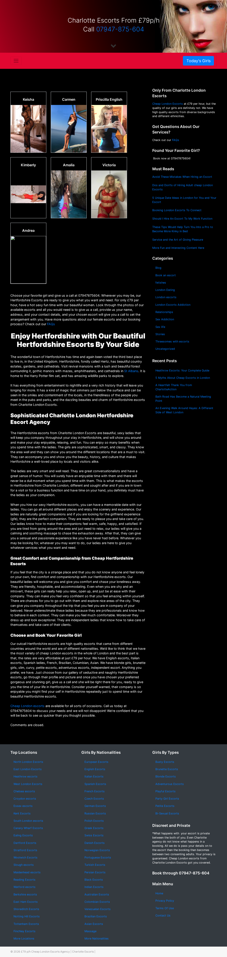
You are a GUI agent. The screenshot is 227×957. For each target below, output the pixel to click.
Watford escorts (24, 887)
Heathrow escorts (25, 776)
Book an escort (165, 275)
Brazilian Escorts (95, 916)
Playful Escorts (165, 791)
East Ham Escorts (26, 901)
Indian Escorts (94, 887)
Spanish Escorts (95, 784)
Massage (90, 931)
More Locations (24, 938)
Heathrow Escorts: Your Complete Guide (182, 370)
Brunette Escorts (166, 769)
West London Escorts (28, 784)
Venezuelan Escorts (97, 909)
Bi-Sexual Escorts (167, 813)
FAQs (51, 324)
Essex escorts (23, 806)
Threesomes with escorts (172, 341)
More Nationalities (96, 938)
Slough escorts (24, 864)
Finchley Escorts (24, 931)
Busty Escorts (164, 762)
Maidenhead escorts (27, 872)
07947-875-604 (120, 29)
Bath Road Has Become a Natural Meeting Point (183, 398)
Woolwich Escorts (25, 857)
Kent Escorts (22, 813)
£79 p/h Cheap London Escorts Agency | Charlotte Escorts (57, 951)
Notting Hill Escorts (27, 916)
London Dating (165, 290)
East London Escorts (28, 769)
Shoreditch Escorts (26, 909)
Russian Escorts (95, 813)
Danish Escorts (94, 843)
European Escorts (96, 762)
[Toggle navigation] (16, 61)
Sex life (160, 327)
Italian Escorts (94, 776)
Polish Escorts (94, 820)
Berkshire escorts (25, 894)
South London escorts (28, 820)
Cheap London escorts (27, 706)
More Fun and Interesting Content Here (178, 247)
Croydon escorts (25, 798)
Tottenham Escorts (26, 924)
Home (159, 893)
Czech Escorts (94, 798)
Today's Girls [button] (198, 60)
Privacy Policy (164, 900)
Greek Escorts (94, 828)
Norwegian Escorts (97, 850)
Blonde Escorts (165, 776)
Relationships (164, 312)
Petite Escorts (164, 806)
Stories (160, 334)
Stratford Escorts (25, 850)
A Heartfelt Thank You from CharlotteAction (173, 387)
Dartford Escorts (25, 843)
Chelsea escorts (24, 791)
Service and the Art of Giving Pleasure (177, 239)
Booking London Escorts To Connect (177, 210)
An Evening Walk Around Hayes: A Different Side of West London (184, 410)
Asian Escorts (93, 924)
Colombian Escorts (97, 901)
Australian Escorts (96, 894)
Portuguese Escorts (97, 857)
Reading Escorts (24, 879)
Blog (158, 267)
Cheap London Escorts (167, 103)
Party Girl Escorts (167, 798)
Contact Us (162, 915)
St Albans (131, 371)
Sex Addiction (164, 319)
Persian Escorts (95, 872)
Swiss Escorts (94, 835)
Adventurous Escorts (169, 784)
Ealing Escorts (23, 835)
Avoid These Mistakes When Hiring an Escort (182, 176)
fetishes (160, 282)
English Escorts (94, 769)
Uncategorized (165, 348)
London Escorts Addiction (172, 304)
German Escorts (95, 806)
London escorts (165, 297)
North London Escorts (28, 762)
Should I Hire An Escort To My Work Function (182, 218)
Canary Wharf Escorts (28, 828)
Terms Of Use (164, 908)
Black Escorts (93, 879)
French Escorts (94, 791)
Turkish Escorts (94, 864)
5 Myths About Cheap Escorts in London (182, 377)
